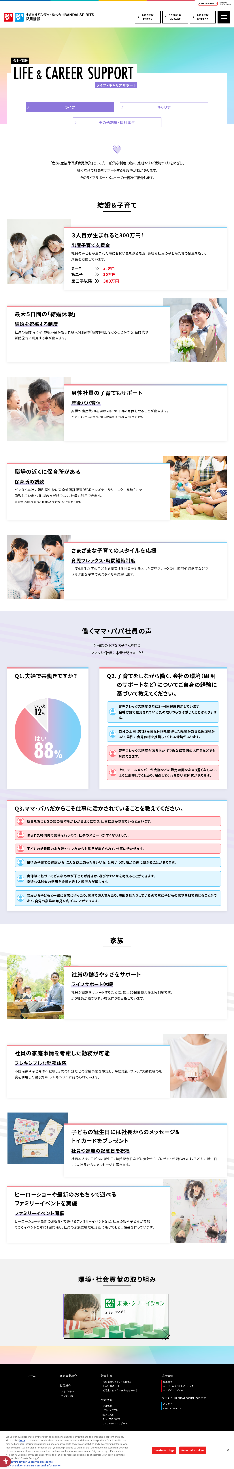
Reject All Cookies (192, 1450)
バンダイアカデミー (173, 1390)
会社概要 (107, 1405)
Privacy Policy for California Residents (29, 1462)
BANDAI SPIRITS (172, 1408)
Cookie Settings (164, 1450)
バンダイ (167, 1403)
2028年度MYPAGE (175, 17)
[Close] (228, 1450)
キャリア (164, 107)
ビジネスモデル (110, 1410)
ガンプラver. (67, 1395)
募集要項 (168, 1381)
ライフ (70, 107)
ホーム (31, 1376)
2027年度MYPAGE (203, 17)
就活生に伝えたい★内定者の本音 (120, 1390)
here (22, 1440)
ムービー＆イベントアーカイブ (178, 1385)
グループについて (111, 1418)
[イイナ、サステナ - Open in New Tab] (116, 1316)
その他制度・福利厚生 (117, 122)
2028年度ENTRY (148, 17)
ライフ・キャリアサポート (115, 1423)
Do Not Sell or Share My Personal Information (33, 1465)
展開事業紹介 (68, 1376)
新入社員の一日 (111, 1385)
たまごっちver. (68, 1391)
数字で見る (108, 1414)
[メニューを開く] (224, 17)
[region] (117, 1450)
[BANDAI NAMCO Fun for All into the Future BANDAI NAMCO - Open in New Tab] (214, 3)
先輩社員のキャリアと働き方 (117, 1381)
